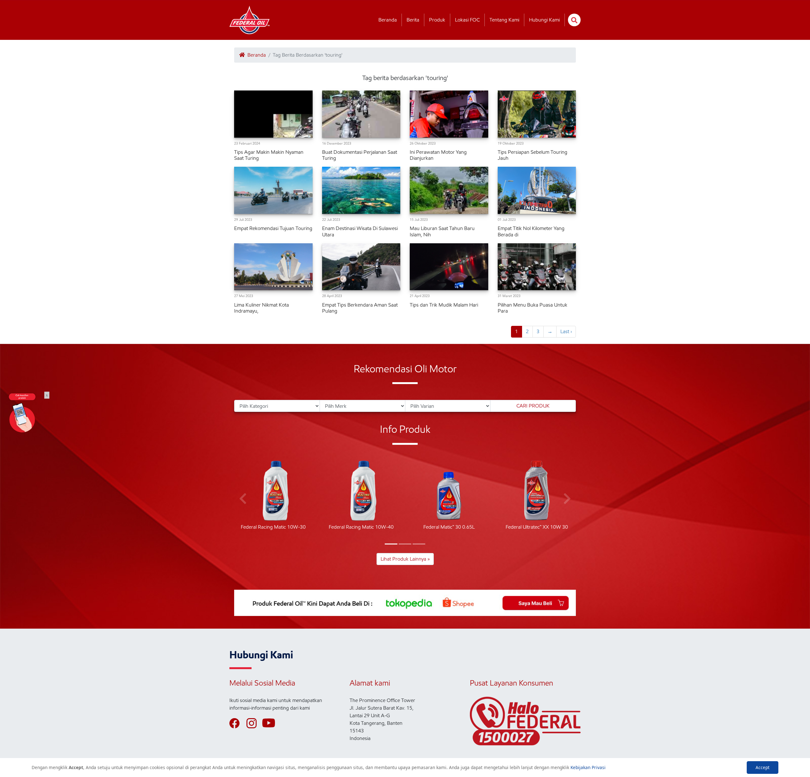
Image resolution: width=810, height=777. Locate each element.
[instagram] (254, 723)
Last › (566, 331)
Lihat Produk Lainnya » (405, 559)
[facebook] (237, 723)
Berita (413, 20)
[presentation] (243, 499)
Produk (437, 20)
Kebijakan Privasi (588, 767)
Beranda (387, 20)
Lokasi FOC (467, 20)
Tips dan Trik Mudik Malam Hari (444, 305)
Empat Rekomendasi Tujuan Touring (273, 228)
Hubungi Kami (544, 20)
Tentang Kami (504, 20)
